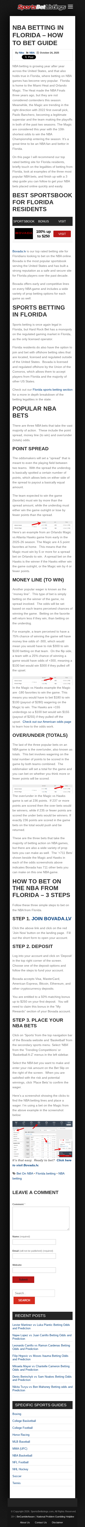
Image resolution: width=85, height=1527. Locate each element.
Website (17, 1265)
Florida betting (46, 1173)
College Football (22, 1427)
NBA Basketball (22, 1455)
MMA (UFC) (19, 1448)
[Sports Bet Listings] (41, 10)
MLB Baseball (21, 1441)
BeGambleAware (26, 1516)
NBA (32, 52)
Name (21, 1236)
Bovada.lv (19, 251)
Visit (62, 234)
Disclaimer (57, 1522)
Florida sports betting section (53, 389)
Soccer (16, 1476)
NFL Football (20, 1462)
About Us (25, 1522)
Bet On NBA (25, 1173)
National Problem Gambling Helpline (55, 1516)
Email (32, 1251)
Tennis (16, 1483)
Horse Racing (20, 1434)
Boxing (16, 1414)
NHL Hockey (20, 1469)
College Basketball (24, 1421)
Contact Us (41, 1522)
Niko (21, 52)
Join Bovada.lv (51, 918)
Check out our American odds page (47, 721)
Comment (18, 1204)
